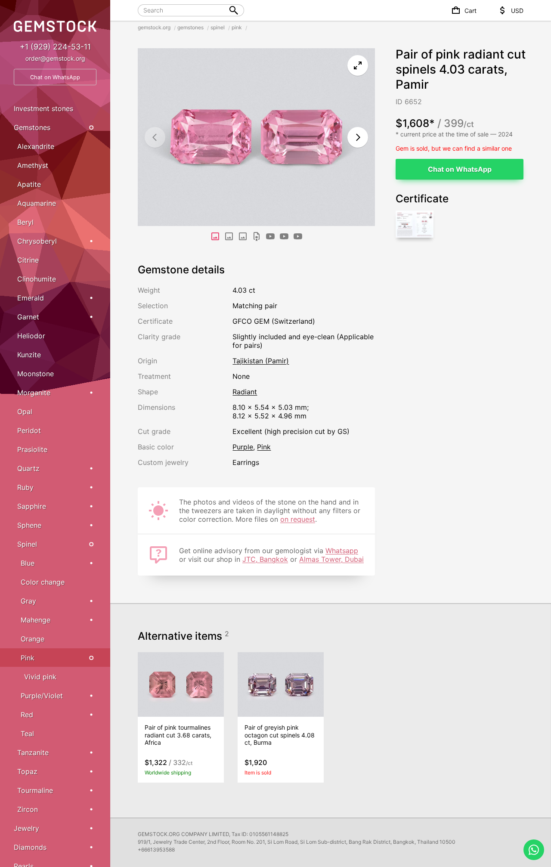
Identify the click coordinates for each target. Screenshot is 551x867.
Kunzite (29, 354)
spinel (217, 27)
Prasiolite (32, 449)
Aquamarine (36, 203)
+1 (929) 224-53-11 (55, 46)
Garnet (28, 317)
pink (237, 27)
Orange (32, 639)
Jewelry (26, 828)
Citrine (28, 260)
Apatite (29, 184)
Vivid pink (40, 676)
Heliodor (31, 335)
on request (297, 519)
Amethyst (32, 165)
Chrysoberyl (37, 241)
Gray (28, 601)
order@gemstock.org (55, 58)
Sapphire (31, 506)
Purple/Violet (42, 695)
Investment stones (43, 108)
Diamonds (30, 847)
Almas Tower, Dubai (331, 559)
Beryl (25, 222)
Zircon (27, 809)
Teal (27, 733)
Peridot (29, 430)
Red (27, 714)
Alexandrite (35, 146)
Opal (24, 411)
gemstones (190, 27)
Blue (27, 563)
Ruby (25, 487)
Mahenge (35, 620)
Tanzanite (33, 752)
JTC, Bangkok (265, 559)
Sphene (29, 525)
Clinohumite (36, 279)
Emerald (30, 298)
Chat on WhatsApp (460, 169)
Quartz (28, 468)
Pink (27, 657)
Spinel (27, 544)
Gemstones (32, 127)
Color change (43, 582)
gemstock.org (154, 27)
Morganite (33, 392)
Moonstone (35, 373)
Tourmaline (35, 790)
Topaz (27, 771)
